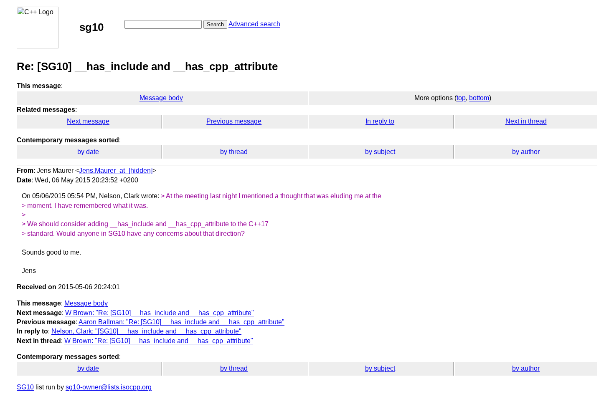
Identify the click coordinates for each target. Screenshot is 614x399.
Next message (88, 121)
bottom (479, 97)
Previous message (233, 121)
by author (526, 151)
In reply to (379, 121)
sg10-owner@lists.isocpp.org (109, 387)
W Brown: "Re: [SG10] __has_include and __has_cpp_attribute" (159, 312)
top (461, 97)
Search (215, 24)
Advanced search (254, 24)
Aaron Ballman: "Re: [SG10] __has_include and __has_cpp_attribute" (181, 322)
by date (88, 151)
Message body (161, 97)
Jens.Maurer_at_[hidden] (115, 170)
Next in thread (526, 121)
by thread (234, 151)
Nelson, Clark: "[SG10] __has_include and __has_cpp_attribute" (146, 331)
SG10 (25, 387)
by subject (380, 151)
